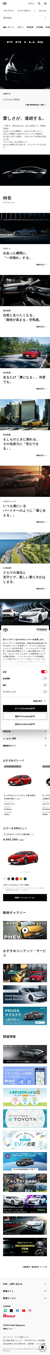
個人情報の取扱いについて (12, 1340)
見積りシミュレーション (25, 897)
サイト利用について (22, 1337)
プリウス (7, 18)
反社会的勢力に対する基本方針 (14, 1344)
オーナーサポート (24, 11)
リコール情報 (41, 1344)
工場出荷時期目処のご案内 (34, 105)
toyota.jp (21, 643)
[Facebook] (17, 1311)
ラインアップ (8, 11)
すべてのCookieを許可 (25, 708)
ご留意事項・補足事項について (33, 1267)
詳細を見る (40, 265)
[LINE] (5, 1311)
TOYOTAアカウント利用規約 (34, 1340)
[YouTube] (24, 1311)
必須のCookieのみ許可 (25, 724)
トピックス (42, 11)
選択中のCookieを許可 (25, 716)
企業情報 (31, 1344)
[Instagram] (30, 1311)
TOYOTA (4, 3)
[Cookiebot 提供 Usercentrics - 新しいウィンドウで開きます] (36, 629)
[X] (11, 1311)
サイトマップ (8, 1337)
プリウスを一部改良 (11, 99)
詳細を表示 (37, 701)
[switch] (44, 678)
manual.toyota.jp (35, 643)
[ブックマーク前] (45, 17)
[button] (42, 1348)
